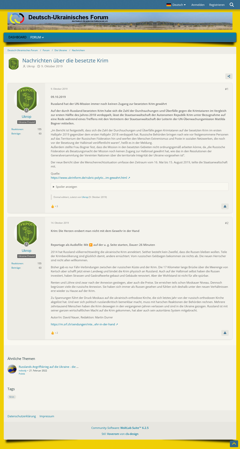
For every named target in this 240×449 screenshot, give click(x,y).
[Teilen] (228, 76)
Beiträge (15, 133)
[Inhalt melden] (225, 206)
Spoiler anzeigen (66, 187)
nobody (22, 370)
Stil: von (120, 434)
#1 (227, 89)
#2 (227, 223)
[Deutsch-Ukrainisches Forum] (120, 21)
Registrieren (217, 5)
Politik (22, 373)
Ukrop (31, 66)
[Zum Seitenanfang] (234, 443)
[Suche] (231, 4)
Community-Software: (120, 428)
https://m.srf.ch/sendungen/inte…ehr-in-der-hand (83, 324)
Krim (11, 396)
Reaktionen (17, 129)
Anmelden (198, 5)
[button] (177, 4)
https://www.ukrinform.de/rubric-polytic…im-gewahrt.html (89, 177)
